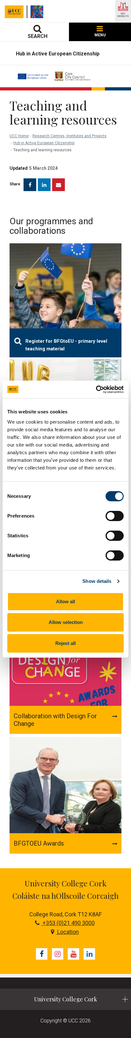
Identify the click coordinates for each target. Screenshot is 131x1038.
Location (67, 931)
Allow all (65, 601)
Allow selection (66, 622)
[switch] (115, 516)
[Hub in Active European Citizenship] (38, 11)
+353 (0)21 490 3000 (68, 923)
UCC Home (19, 136)
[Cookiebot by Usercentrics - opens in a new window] (96, 389)
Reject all (65, 643)
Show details (96, 581)
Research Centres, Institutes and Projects (69, 136)
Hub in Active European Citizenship (43, 143)
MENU (100, 35)
